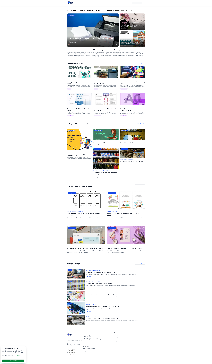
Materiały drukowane (94, 2)
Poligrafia (110, 2)
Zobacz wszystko (140, 63)
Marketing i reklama (103, 2)
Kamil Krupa (122, 80)
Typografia (115, 2)
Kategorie (116, 332)
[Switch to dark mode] (144, 3)
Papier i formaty (121, 2)
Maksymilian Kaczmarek (98, 106)
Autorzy (100, 332)
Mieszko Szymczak (70, 80)
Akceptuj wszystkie (13, 360)
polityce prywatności (17, 355)
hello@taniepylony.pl (72, 354)
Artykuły (85, 332)
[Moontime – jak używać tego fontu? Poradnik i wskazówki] (132, 21)
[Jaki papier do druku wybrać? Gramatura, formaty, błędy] (93, 30)
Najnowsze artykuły (85, 2)
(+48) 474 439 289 (72, 352)
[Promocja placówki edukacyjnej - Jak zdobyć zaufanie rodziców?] (132, 39)
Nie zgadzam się (13, 357)
